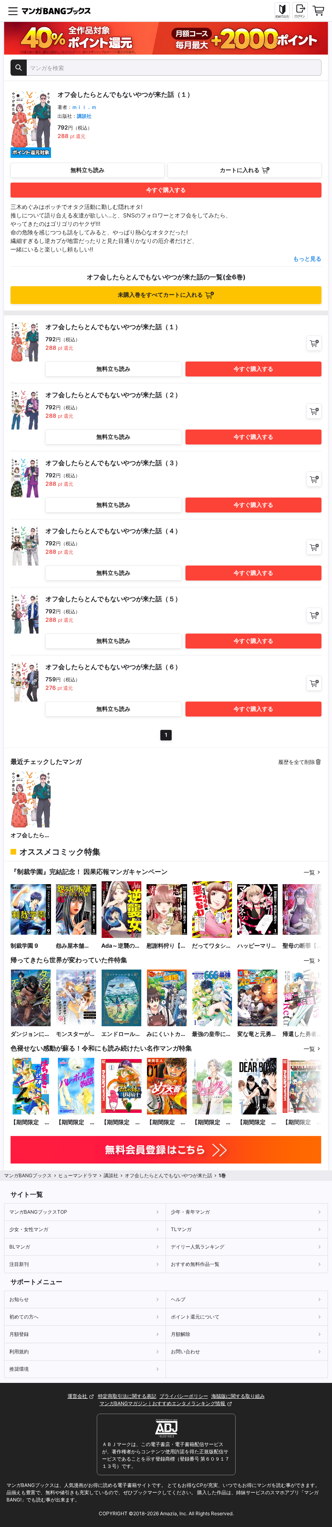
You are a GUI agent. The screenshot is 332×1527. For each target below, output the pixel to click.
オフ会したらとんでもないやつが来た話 (30, 835)
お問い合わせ (185, 1351)
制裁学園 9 (24, 945)
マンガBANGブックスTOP (38, 1212)
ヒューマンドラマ (77, 1175)
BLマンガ (19, 1247)
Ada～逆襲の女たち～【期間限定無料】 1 (121, 946)
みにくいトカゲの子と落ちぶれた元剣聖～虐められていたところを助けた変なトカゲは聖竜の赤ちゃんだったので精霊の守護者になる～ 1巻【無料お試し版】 (166, 1034)
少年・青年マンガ (190, 1212)
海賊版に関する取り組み (238, 1396)
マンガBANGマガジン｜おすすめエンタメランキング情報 (163, 1403)
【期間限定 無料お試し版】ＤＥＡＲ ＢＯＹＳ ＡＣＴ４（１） (257, 1122)
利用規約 (19, 1351)
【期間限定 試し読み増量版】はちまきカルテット (30, 1122)
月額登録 (19, 1334)
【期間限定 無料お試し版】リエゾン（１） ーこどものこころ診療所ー (212, 1122)
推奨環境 (19, 1369)
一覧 (309, 872)
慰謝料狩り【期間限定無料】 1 (166, 946)
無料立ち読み (87, 169)
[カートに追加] (313, 343)
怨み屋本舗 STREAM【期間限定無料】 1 (75, 946)
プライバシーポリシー (184, 1396)
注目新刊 (19, 1264)
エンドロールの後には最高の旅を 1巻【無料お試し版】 (121, 1034)
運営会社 (78, 1396)
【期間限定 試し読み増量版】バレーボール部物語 (76, 1122)
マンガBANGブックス (28, 1175)
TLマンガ (181, 1229)
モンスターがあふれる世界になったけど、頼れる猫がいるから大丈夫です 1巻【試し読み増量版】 (76, 1034)
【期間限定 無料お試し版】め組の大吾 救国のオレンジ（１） (166, 1122)
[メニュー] (13, 11)
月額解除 (180, 1334)
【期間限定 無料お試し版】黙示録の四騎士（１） (121, 1122)
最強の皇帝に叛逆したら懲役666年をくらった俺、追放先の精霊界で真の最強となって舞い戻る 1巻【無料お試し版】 (212, 1034)
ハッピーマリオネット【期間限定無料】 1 (257, 946)
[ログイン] (300, 10)
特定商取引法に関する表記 (127, 1396)
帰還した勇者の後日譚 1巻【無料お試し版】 (302, 1034)
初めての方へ (23, 1317)
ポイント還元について (195, 1317)
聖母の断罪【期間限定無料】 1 (302, 946)
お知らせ (19, 1299)
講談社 (84, 116)
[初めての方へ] (282, 10)
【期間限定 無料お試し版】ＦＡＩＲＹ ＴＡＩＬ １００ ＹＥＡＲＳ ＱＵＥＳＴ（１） (302, 1122)
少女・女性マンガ (28, 1229)
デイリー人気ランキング (197, 1247)
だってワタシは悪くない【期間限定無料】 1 (212, 946)
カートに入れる (240, 169)
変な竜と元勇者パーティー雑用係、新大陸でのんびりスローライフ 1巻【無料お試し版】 (257, 1034)
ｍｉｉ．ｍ (84, 107)
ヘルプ (178, 1299)
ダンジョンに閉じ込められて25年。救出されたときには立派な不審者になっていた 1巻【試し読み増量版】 (30, 1034)
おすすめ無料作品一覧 (195, 1264)
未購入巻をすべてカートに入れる (160, 294)
